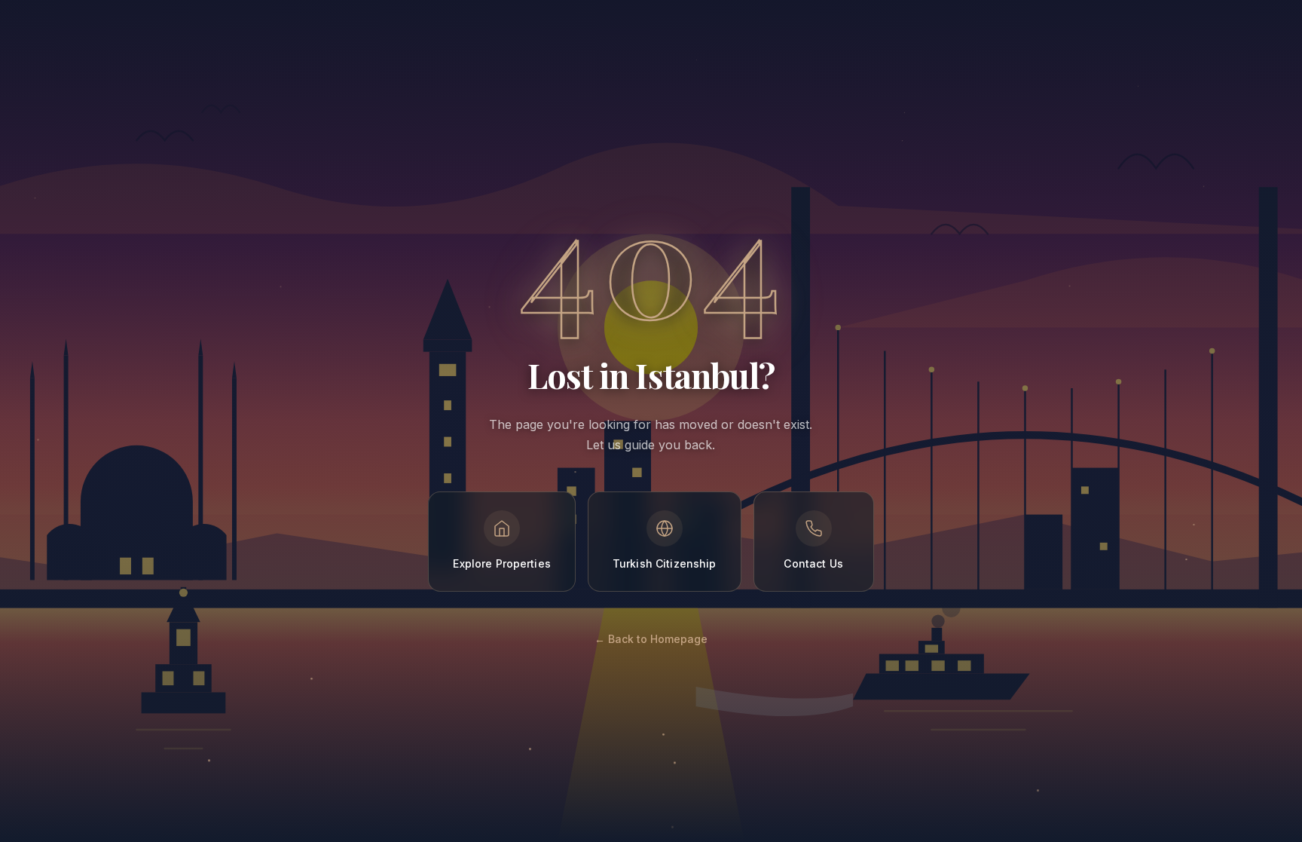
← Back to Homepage (651, 638)
